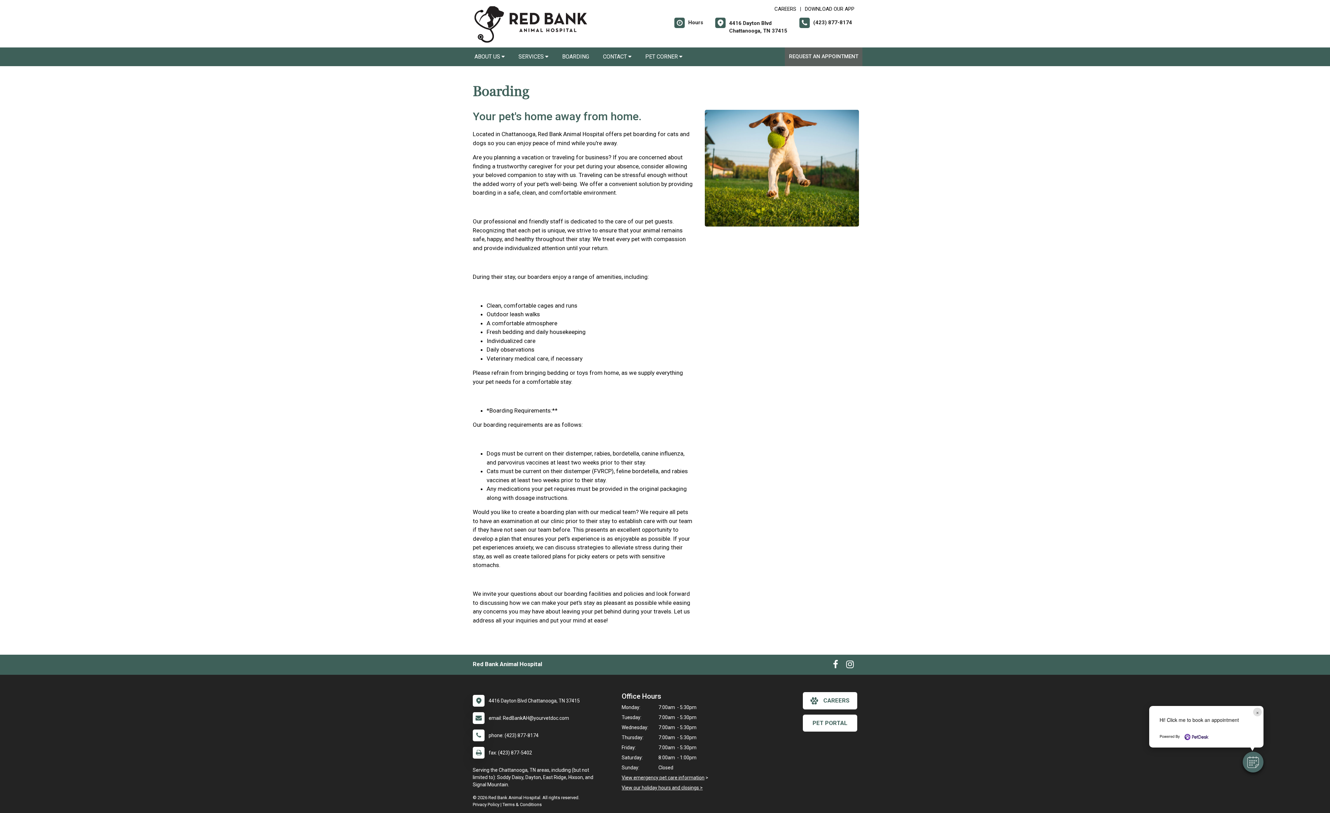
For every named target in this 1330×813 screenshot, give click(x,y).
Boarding (575, 56)
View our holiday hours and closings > (662, 787)
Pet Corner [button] (662, 56)
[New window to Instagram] (850, 666)
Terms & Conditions (522, 804)
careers (836, 700)
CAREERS (785, 9)
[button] (1253, 762)
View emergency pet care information (663, 777)
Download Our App (829, 9)
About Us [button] (488, 56)
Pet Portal (830, 722)
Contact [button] (615, 56)
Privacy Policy (486, 804)
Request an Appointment (823, 56)
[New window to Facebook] (836, 666)
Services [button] (531, 56)
